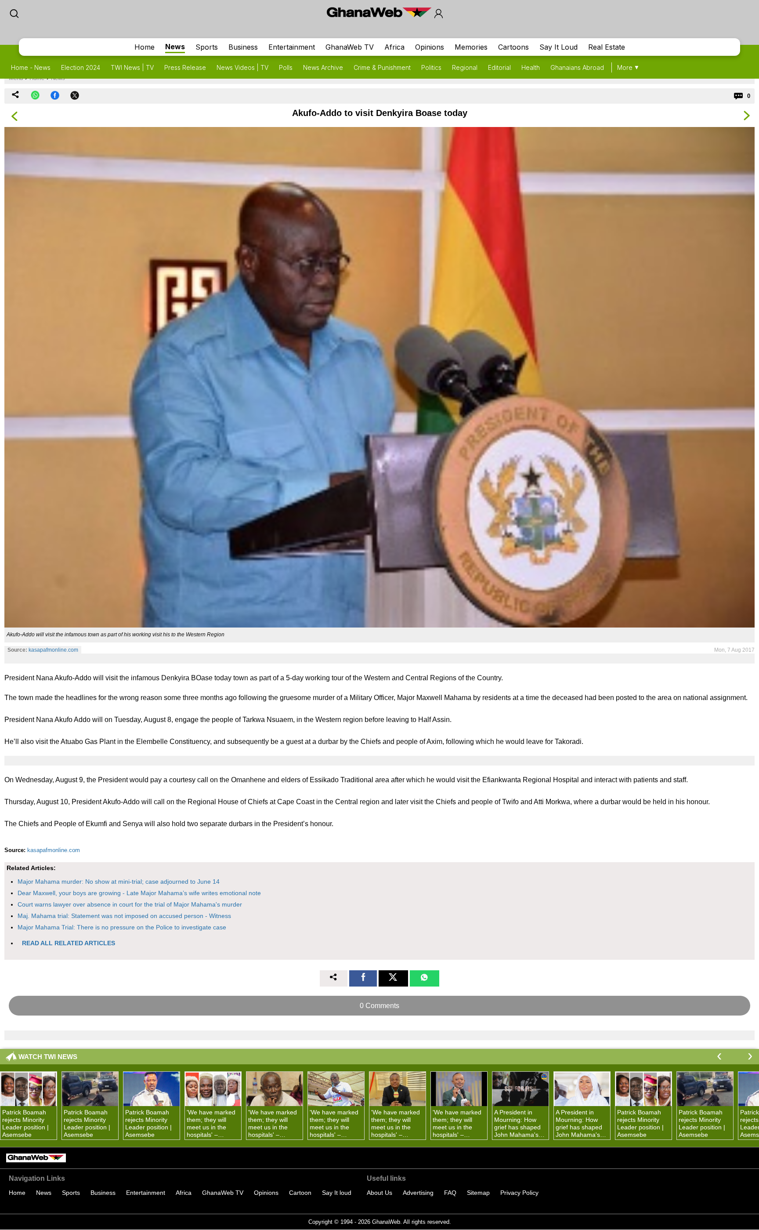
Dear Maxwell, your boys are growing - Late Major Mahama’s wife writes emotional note (139, 892)
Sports (206, 47)
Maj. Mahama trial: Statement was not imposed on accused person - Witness (124, 915)
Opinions (429, 47)
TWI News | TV (132, 67)
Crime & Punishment (382, 67)
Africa (394, 47)
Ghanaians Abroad (577, 67)
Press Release (185, 67)
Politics (431, 67)
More (624, 67)
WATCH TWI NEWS (47, 1056)
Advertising (418, 1192)
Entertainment (291, 47)
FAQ (450, 1192)
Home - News (31, 67)
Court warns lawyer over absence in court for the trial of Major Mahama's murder (130, 904)
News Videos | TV (242, 67)
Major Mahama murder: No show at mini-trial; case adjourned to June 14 (119, 881)
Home (144, 47)
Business (243, 47)
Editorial (499, 67)
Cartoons (513, 47)
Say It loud (336, 1192)
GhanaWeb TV (349, 47)
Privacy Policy (519, 1192)
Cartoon (300, 1192)
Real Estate (606, 47)
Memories (471, 47)
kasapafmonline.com (53, 650)
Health (530, 67)
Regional (464, 67)
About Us (379, 1192)
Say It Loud (558, 47)
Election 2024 (80, 67)
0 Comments (379, 1005)
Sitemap (478, 1192)
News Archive (323, 67)
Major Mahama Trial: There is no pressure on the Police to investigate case (122, 927)
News (175, 46)
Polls (286, 67)
